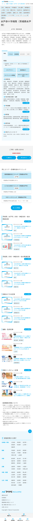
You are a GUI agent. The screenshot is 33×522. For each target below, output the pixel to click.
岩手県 (24, 442)
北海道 (3, 442)
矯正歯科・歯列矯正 (18, 340)
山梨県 (20, 455)
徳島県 (24, 474)
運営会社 (4, 495)
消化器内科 (16, 249)
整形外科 (16, 268)
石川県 (24, 458)
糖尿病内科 (16, 303)
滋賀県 (13, 466)
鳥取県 (13, 472)
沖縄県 (20, 485)
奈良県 (19, 469)
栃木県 (19, 450)
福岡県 (13, 480)
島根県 (19, 472)
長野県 (19, 461)
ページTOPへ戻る (30, 431)
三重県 (24, 463)
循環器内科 (16, 312)
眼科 (15, 230)
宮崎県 (24, 482)
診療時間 (16, 54)
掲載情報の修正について (8, 502)
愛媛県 (19, 477)
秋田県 (19, 445)
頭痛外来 (16, 286)
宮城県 (13, 445)
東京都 (24, 453)
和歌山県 (25, 469)
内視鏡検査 (16, 239)
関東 (3, 450)
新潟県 (13, 458)
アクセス (10, 54)
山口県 (19, 474)
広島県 (13, 474)
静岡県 (13, 463)
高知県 (24, 477)
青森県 (19, 442)
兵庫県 (13, 469)
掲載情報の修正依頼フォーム (10, 423)
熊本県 (13, 482)
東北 (8, 442)
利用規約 (4, 497)
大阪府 (24, 466)
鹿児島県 (13, 485)
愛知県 (19, 463)
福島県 (13, 447)
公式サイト (24, 157)
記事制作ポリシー (6, 500)
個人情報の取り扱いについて (9, 504)
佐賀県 (19, 480)
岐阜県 (24, 461)
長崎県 (24, 480)
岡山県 (24, 472)
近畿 (3, 466)
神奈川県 (13, 455)
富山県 (19, 458)
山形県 (24, 445)
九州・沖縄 (5, 480)
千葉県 (19, 453)
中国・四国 (5, 472)
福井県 (13, 461)
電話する (10, 157)
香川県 (13, 477)
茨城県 (13, 450)
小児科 (15, 351)
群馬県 (24, 450)
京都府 (19, 466)
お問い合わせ (5, 507)
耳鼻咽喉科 (16, 362)
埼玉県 (13, 453)
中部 (3, 458)
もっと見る (26, 103)
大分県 (19, 482)
